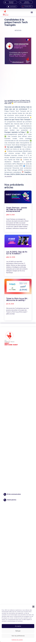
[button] (33, 607)
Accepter (18, 626)
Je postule (8, 176)
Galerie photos (11, 500)
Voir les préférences (18, 636)
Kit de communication (14, 494)
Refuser (18, 631)
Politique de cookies (17, 639)
